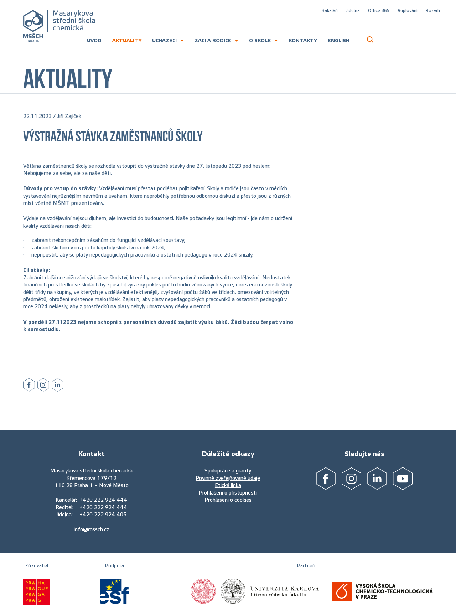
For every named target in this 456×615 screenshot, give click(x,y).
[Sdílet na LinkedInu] (57, 385)
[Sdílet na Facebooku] (29, 385)
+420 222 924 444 (103, 500)
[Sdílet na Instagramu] (43, 385)
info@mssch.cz (91, 529)
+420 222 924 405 (102, 514)
